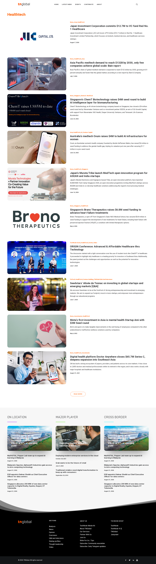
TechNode (114, 526)
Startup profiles (54, 541)
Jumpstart (114, 535)
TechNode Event (75, 242)
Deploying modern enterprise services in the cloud (77, 456)
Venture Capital (87, 132)
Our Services (84, 532)
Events (78, 4)
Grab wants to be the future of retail (71, 463)
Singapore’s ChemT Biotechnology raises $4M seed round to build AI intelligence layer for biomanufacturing (108, 101)
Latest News (67, 4)
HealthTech (80, 22)
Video (95, 242)
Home (56, 4)
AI (81, 132)
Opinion (52, 532)
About (99, 4)
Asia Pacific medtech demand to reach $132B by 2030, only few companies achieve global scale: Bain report (107, 64)
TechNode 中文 (116, 529)
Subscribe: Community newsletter (92, 543)
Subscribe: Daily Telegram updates (93, 546)
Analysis (52, 526)
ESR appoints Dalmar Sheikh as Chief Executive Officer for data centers (27, 475)
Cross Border (115, 417)
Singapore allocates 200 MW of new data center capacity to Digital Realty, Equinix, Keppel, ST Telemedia (27, 486)
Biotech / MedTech (87, 95)
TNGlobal (114, 532)
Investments (78, 316)
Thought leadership (56, 544)
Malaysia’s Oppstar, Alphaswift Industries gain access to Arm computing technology (29, 466)
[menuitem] (56, 4)
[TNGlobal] (24, 4)
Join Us (83, 538)
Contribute (88, 4)
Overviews (53, 535)
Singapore (77, 95)
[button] (137, 4)
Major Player (67, 417)
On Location (17, 417)
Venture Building (88, 279)
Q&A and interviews (56, 538)
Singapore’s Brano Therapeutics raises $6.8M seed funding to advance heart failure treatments (105, 211)
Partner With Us (85, 535)
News (72, 22)
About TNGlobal (85, 529)
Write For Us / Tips (87, 540)
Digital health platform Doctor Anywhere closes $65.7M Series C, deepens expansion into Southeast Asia (107, 358)
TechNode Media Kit (87, 526)
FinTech (72, 279)
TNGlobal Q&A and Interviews (103, 279)
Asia (75, 22)
